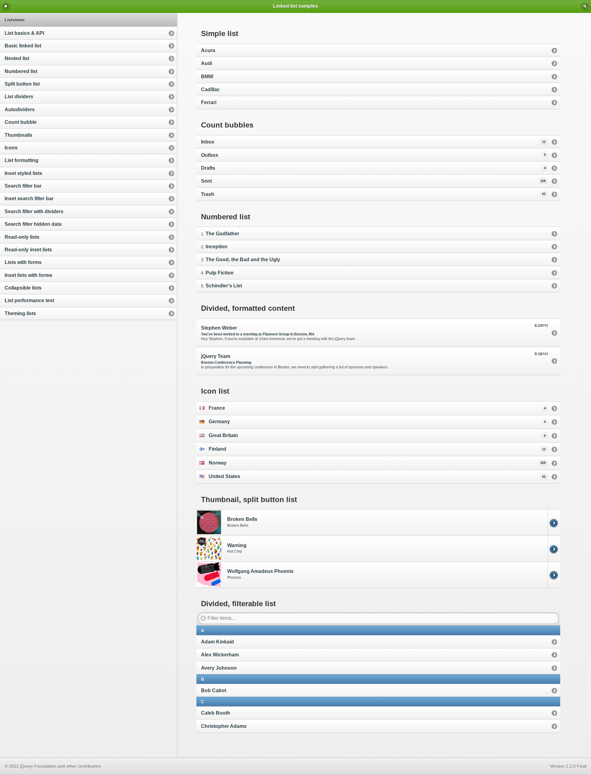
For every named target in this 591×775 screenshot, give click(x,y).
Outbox (373, 155)
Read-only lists (22, 237)
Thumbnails (18, 135)
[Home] (6, 6)
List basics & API (24, 33)
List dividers (19, 96)
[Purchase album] (554, 522)
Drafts (373, 168)
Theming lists (20, 313)
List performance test (29, 300)
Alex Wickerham (220, 654)
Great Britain (377, 435)
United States (377, 476)
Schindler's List (224, 285)
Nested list (17, 58)
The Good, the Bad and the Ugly (243, 259)
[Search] (585, 6)
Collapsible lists (23, 287)
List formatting (21, 160)
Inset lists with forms (28, 275)
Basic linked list (23, 45)
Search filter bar (23, 186)
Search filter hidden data (33, 224)
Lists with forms (23, 262)
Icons (11, 147)
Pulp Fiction (220, 272)
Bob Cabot (213, 690)
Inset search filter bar (29, 198)
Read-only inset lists (28, 249)
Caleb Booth (215, 713)
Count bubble (21, 122)
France (377, 408)
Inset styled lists (23, 173)
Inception (216, 246)
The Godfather (222, 233)
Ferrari (208, 102)
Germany (377, 421)
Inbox (373, 141)
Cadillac (210, 89)
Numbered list (21, 71)
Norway (377, 462)
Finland (377, 449)
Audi (206, 63)
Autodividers (20, 109)
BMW (207, 76)
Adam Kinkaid (217, 641)
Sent (373, 181)
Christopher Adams (224, 726)
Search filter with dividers (34, 211)
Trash (373, 194)
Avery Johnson (219, 668)
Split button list (22, 84)
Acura (208, 50)
